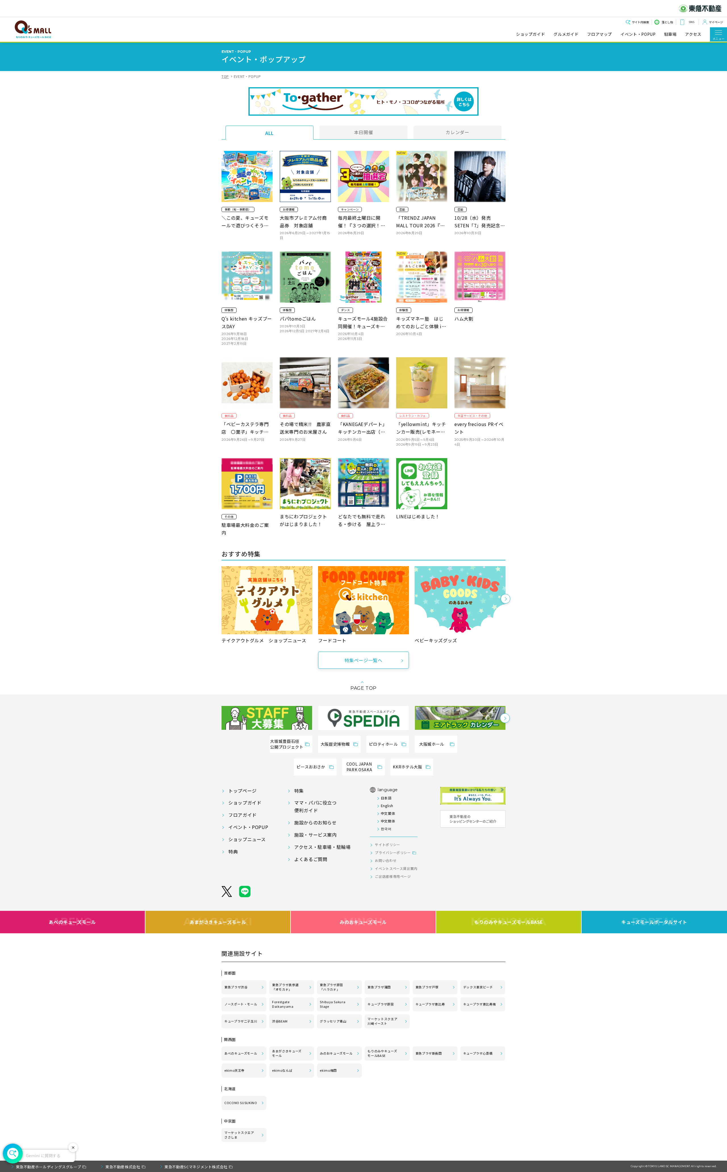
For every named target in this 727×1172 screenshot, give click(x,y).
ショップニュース (247, 839)
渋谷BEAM (280, 1021)
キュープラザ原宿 (380, 1004)
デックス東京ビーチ (478, 987)
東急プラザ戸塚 (426, 987)
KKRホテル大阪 (407, 767)
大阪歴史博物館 (335, 744)
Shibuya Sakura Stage (332, 1004)
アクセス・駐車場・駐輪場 (322, 846)
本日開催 (363, 132)
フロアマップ (599, 34)
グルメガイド (565, 34)
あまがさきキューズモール (217, 922)
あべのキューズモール (72, 922)
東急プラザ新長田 (428, 1053)
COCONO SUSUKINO (240, 1102)
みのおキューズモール (363, 922)
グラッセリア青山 (333, 1021)
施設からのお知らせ (315, 822)
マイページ (716, 22)
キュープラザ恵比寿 (430, 1004)
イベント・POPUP (638, 34)
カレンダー (457, 132)
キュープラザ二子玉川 (240, 1021)
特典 (233, 851)
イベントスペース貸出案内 (396, 868)
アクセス (693, 34)
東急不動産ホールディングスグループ (48, 1166)
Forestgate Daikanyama (282, 1004)
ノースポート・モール (240, 1004)
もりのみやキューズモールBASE (508, 922)
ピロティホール (383, 744)
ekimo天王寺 (234, 1070)
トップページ (242, 790)
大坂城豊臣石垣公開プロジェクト (286, 744)
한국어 (386, 828)
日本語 (386, 797)
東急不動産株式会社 (122, 1166)
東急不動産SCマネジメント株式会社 (195, 1166)
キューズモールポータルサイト (654, 922)
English (387, 805)
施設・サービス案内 (315, 834)
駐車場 (670, 34)
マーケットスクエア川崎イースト (382, 1021)
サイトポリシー (387, 844)
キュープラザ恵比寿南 (479, 1004)
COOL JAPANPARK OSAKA (359, 766)
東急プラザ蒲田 (378, 987)
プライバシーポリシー (393, 852)
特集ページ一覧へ (363, 660)
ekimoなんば (282, 1070)
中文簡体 (388, 820)
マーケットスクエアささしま (239, 1134)
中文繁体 (388, 813)
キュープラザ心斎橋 (478, 1053)
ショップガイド (530, 34)
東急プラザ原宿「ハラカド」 (331, 987)
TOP (225, 76)
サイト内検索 (640, 22)
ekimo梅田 (328, 1070)
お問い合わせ (385, 860)
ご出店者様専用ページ (393, 876)
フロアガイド (242, 814)
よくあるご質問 (310, 859)
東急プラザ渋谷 (235, 987)
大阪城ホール (431, 744)
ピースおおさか (310, 767)
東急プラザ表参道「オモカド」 (285, 987)
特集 (299, 790)
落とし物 (667, 22)
